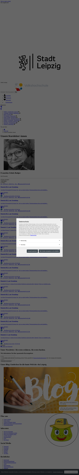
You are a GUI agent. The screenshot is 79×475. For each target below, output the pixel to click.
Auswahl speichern (32, 251)
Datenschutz (33, 235)
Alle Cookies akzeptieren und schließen (49, 251)
